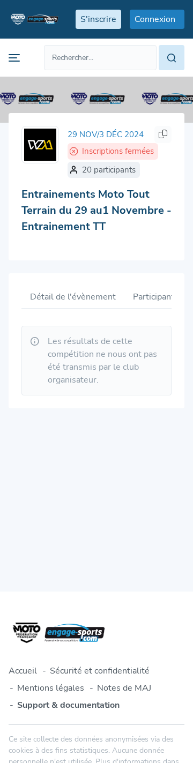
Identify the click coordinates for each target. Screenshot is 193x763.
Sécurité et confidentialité (100, 671)
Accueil (23, 671)
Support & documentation (68, 705)
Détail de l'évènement (73, 297)
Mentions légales (50, 688)
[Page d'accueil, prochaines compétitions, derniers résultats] (33, 19)
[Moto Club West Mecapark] (40, 144)
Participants (156, 297)
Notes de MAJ (124, 688)
